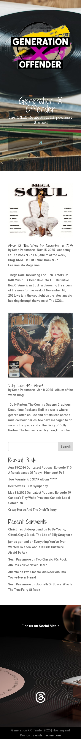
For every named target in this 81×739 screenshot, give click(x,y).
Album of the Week (52, 255)
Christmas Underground (25, 529)
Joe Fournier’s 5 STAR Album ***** (32, 479)
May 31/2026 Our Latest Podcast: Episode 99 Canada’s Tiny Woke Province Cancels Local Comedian (39, 498)
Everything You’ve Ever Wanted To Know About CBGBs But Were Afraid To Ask (37, 547)
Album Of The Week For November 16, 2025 (40, 245)
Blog (11, 260)
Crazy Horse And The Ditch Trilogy (32, 509)
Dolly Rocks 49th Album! (25, 385)
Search (65, 446)
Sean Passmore (23, 250)
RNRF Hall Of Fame (29, 260)
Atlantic (13, 572)
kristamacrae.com (48, 735)
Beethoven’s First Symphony (28, 486)
